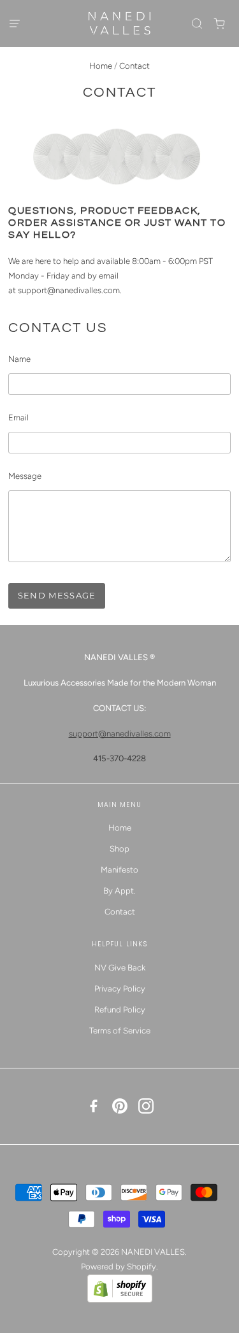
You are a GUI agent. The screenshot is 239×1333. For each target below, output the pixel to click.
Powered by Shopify (118, 1266)
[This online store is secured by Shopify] (119, 1299)
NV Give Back (119, 967)
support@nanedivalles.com (69, 290)
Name (19, 359)
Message (24, 476)
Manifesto (119, 869)
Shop (119, 848)
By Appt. (119, 890)
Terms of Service (119, 1030)
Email (18, 417)
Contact (120, 911)
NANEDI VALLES (153, 1252)
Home (100, 66)
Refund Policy (119, 1009)
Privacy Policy (119, 988)
